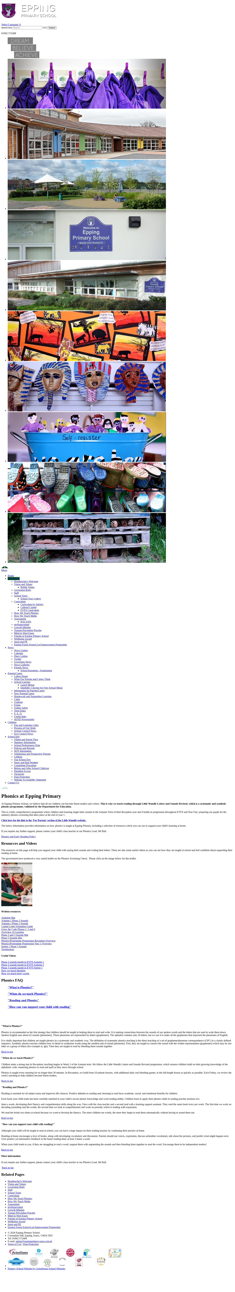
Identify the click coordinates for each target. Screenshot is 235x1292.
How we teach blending (13, 970)
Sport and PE (20, 641)
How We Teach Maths (25, 616)
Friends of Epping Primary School (31, 636)
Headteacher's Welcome (26, 581)
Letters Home (21, 676)
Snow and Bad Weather (26, 762)
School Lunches (22, 682)
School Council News (25, 731)
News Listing (21, 650)
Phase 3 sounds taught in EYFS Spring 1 (22, 967)
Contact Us (13, 782)
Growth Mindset (22, 627)
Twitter (17, 659)
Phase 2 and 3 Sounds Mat (14, 935)
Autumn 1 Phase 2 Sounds (14, 920)
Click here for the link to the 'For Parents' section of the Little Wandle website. (44, 820)
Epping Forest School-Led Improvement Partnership (40, 644)
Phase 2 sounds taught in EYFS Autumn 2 (22, 964)
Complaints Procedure (25, 765)
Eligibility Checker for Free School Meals (41, 687)
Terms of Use (14, 1244)
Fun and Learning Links (26, 725)
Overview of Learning (12, 932)
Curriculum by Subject (31, 604)
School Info (14, 736)
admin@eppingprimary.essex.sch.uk (34, 1241)
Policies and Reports (24, 748)
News (11, 647)
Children (12, 722)
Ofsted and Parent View (26, 739)
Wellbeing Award (23, 639)
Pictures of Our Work (25, 728)
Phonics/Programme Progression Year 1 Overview (26, 943)
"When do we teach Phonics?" (28, 993)
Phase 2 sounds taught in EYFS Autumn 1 (22, 962)
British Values (27, 587)
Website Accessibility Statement (30, 779)
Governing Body (22, 590)
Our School (14, 578)
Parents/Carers (15, 673)
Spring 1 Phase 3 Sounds (14, 946)
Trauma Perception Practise (28, 630)
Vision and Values (23, 584)
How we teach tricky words (15, 973)
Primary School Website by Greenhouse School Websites (36, 1268)
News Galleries (22, 664)
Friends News (21, 667)
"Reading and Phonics (22, 1000)
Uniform (18, 702)
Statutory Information (25, 742)
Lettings (18, 756)
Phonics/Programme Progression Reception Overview (28, 940)
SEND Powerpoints (24, 719)
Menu (4, 570)
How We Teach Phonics (26, 613)
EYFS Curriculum (29, 610)
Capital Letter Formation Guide (17, 926)
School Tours (20, 595)
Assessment (20, 618)
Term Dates (20, 710)
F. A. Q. (18, 713)
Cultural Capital (28, 607)
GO (45, 27)
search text (6, 27)
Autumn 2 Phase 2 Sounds (14, 923)
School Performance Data (27, 745)
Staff (16, 593)
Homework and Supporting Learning (32, 696)
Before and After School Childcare (31, 768)
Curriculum (20, 601)
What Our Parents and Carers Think (32, 679)
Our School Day (22, 759)
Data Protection (22, 777)
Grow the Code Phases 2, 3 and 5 (18, 929)
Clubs (17, 699)
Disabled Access (22, 771)
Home (11, 575)
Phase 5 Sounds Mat (11, 938)
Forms (17, 705)
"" (39, 1007)
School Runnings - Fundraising (36, 670)
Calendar (18, 653)
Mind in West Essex (24, 633)
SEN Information (22, 751)
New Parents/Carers (24, 693)
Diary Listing (20, 656)
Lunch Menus (27, 685)
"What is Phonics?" (21, 987)
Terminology (7, 949)
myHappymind (21, 624)
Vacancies (19, 774)
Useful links (20, 716)
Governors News (22, 662)
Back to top (8, 1167)
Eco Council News (23, 733)
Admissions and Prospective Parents (32, 754)
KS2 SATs (25, 621)
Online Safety (21, 708)
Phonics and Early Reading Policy (18, 836)
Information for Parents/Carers (29, 690)
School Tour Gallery (30, 598)
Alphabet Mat (8, 917)
